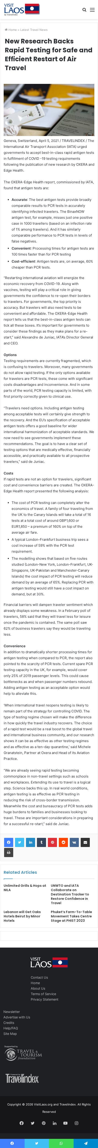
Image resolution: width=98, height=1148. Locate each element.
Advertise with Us (16, 1017)
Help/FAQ (10, 1028)
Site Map (10, 1034)
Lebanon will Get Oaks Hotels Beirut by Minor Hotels (22, 916)
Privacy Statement (44, 999)
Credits (8, 1023)
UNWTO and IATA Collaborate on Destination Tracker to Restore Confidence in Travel (70, 894)
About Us (38, 988)
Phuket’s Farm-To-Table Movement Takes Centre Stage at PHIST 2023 (71, 916)
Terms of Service (43, 994)
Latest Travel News (34, 30)
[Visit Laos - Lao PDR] (21, 9)
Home (12, 30)
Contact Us (39, 977)
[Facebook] (8, 842)
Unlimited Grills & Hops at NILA (25, 887)
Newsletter (11, 1012)
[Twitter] (19, 842)
